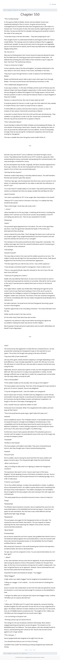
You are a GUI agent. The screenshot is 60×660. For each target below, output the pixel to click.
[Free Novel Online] (29, 4)
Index (31, 650)
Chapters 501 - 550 (16, 10)
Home (5, 10)
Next (34, 650)
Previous (26, 650)
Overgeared (9, 10)
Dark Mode (54, 4)
